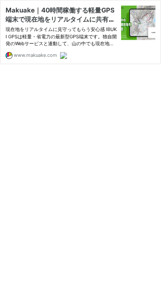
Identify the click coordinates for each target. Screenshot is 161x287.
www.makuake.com (34, 55)
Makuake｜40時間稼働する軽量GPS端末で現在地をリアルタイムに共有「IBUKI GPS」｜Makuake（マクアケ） (61, 19)
